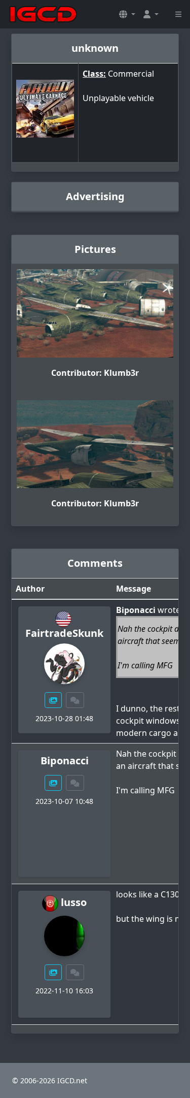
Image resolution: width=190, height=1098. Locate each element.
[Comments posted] (75, 700)
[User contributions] (53, 700)
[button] (127, 14)
